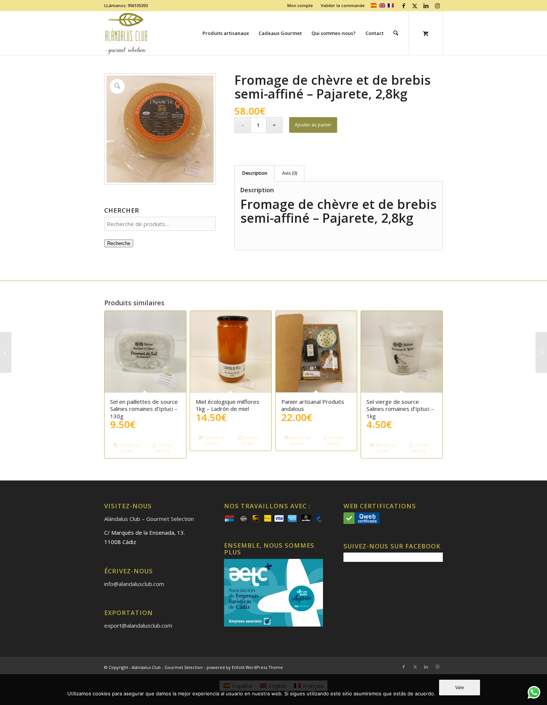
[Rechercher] (395, 33)
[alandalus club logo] (126, 33)
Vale (459, 687)
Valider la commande (343, 5)
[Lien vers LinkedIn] (425, 5)
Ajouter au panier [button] (129, 447)
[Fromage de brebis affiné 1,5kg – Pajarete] (6, 352)
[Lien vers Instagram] (437, 5)
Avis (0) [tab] (289, 173)
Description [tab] (254, 173)
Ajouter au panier (313, 125)
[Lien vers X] (414, 5)
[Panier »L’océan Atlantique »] (541, 352)
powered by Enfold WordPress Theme (245, 667)
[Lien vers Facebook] (403, 5)
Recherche (118, 243)
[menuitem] (300, 5)
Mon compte (300, 5)
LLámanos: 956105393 (126, 5)
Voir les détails (164, 447)
